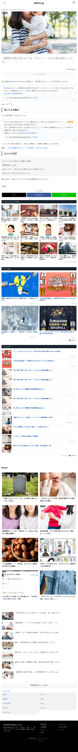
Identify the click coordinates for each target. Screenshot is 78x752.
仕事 (42, 699)
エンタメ (62, 729)
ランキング (63, 724)
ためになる (6, 712)
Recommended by (68, 261)
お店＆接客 (6, 703)
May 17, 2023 (32, 98)
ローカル (43, 708)
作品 (42, 703)
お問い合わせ (32, 738)
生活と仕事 (6, 691)
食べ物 (5, 708)
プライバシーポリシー (43, 738)
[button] (5, 471)
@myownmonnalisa (15, 81)
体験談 (5, 699)
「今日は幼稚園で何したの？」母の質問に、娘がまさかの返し (27, 148)
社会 (42, 732)
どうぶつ (43, 729)
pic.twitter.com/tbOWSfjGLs (13, 93)
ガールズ (43, 694)
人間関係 (43, 727)
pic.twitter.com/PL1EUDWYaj (27, 133)
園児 (5, 186)
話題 (4, 694)
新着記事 (43, 724)
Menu (4, 2)
